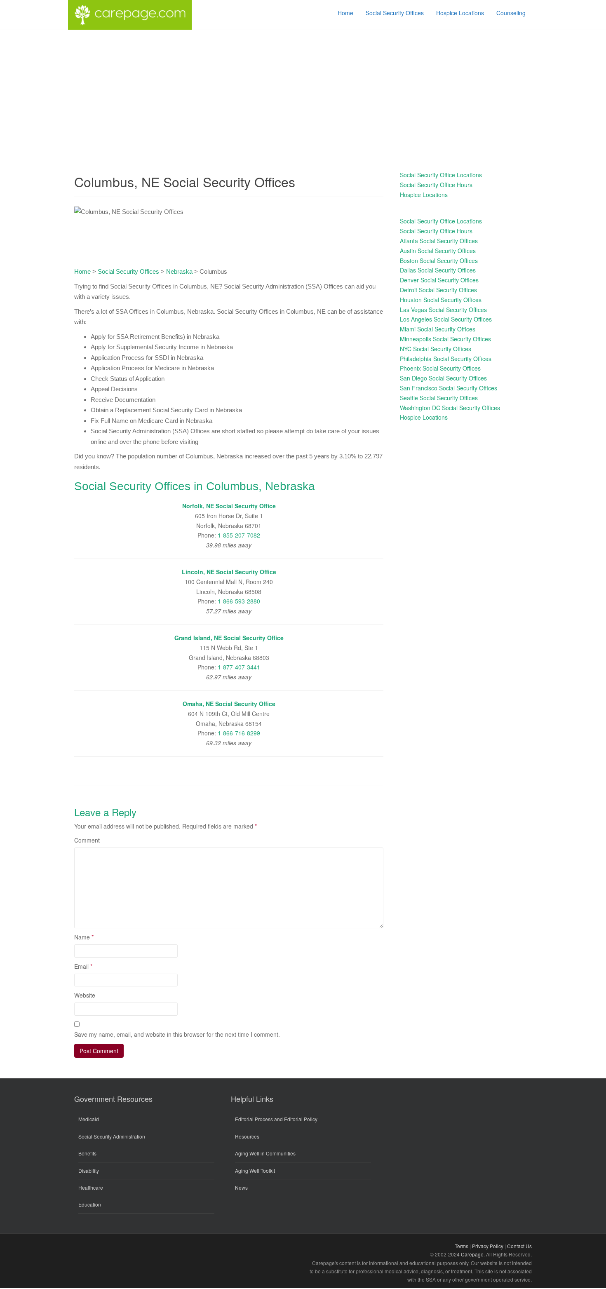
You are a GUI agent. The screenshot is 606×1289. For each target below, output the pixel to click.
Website (84, 995)
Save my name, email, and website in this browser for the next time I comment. (177, 1034)
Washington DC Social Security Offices (450, 408)
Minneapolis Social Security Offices (445, 339)
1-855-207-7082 (239, 535)
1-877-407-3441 (239, 667)
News (241, 1187)
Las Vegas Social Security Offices (443, 309)
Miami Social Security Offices (437, 329)
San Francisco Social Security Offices (448, 388)
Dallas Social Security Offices (438, 270)
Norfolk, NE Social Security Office (229, 506)
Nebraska (179, 271)
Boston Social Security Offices (439, 260)
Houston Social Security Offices (441, 300)
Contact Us (519, 1245)
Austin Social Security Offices (438, 251)
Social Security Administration (111, 1136)
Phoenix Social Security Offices (440, 368)
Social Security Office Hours (436, 185)
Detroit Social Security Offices (438, 290)
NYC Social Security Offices (435, 349)
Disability (88, 1170)
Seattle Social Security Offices (439, 398)
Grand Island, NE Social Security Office (229, 638)
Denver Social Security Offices (439, 280)
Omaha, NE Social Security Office (229, 704)
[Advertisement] (303, 92)
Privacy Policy (487, 1245)
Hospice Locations (424, 194)
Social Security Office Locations (441, 175)
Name (84, 937)
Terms (461, 1245)
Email (83, 966)
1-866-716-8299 (239, 733)
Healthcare (90, 1187)
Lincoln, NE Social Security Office (229, 572)
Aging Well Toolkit (255, 1170)
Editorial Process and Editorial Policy (276, 1118)
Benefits (87, 1153)
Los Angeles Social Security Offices (446, 319)
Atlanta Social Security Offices (439, 241)
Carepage (472, 1254)
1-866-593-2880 (239, 601)
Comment (87, 840)
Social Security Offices (128, 271)
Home (82, 271)
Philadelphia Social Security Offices (445, 359)
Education (89, 1204)
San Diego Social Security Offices (443, 378)
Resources (247, 1136)
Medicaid (88, 1118)
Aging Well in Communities (265, 1153)
